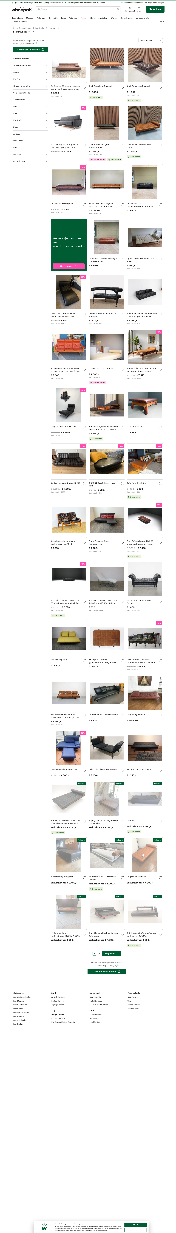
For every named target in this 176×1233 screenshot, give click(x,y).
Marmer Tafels (133, 1008)
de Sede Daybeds (58, 997)
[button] (136, 2)
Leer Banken (40, 28)
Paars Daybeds (95, 1014)
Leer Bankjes (18, 1024)
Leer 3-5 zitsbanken (21, 1012)
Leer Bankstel (18, 1016)
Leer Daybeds (53, 28)
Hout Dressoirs (133, 997)
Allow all (135, 1224)
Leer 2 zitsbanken (20, 1020)
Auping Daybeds (57, 1005)
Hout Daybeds (95, 997)
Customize (135, 1230)
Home (15, 28)
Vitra (129, 1001)
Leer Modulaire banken (22, 997)
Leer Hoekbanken (20, 1005)
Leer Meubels (26, 28)
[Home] (21, 9)
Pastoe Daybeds (57, 1001)
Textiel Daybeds (95, 1001)
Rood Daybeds (95, 1022)
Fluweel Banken (134, 1005)
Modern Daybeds (58, 1018)
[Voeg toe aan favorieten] (84, 87)
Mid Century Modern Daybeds (63, 1022)
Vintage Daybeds (58, 1014)
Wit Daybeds (94, 1018)
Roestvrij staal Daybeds (98, 1005)
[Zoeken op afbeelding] (117, 9)
